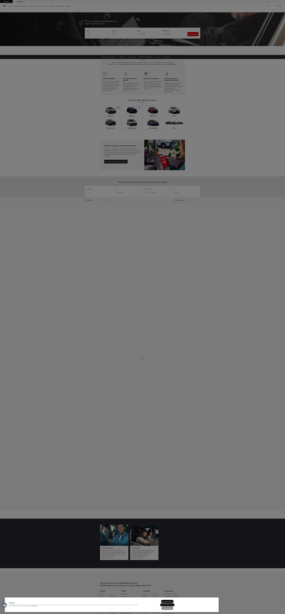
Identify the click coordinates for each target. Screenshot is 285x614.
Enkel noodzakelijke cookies (167, 604)
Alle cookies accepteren (167, 601)
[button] (4, 605)
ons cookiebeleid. (34, 605)
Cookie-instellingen (167, 608)
